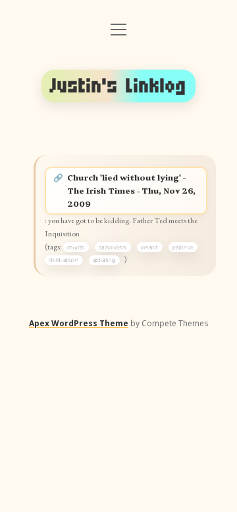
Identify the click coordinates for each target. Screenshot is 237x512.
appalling (104, 260)
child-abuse (63, 260)
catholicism (112, 247)
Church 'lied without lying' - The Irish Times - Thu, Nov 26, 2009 (131, 190)
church (75, 247)
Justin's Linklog (118, 86)
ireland (149, 247)
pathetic (182, 247)
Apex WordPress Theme (78, 323)
